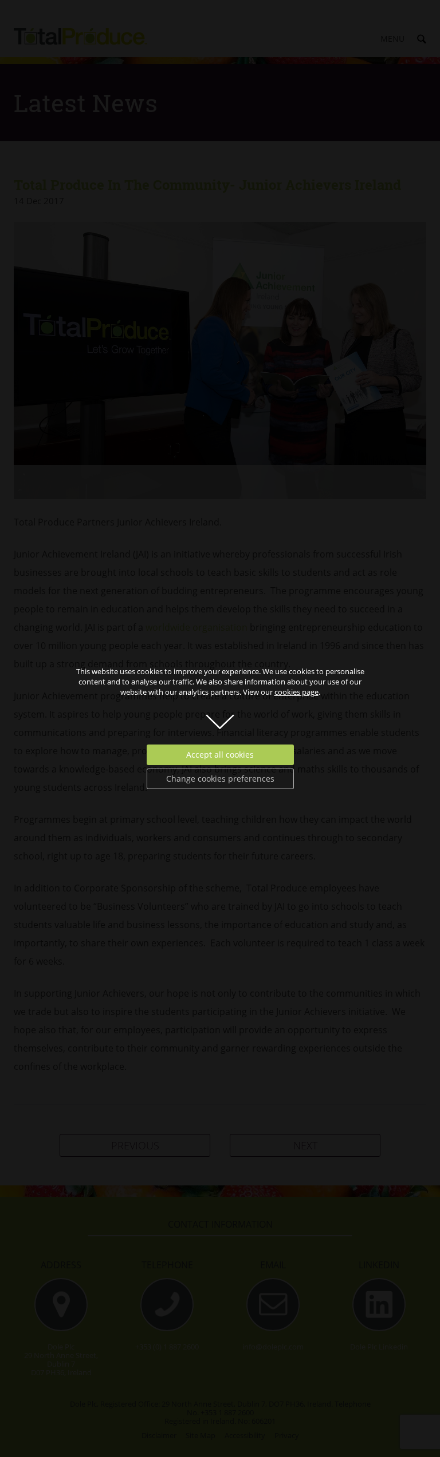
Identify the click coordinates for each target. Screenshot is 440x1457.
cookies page (296, 692)
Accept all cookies (220, 754)
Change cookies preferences (220, 778)
